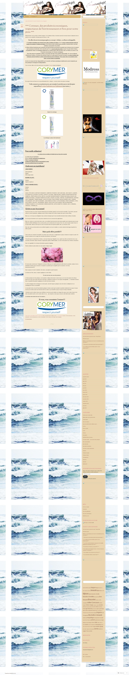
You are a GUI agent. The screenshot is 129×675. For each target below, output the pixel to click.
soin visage (92, 626)
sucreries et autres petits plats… (89, 448)
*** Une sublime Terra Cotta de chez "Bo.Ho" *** (91, 552)
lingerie (99, 612)
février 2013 (85, 392)
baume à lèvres (87, 590)
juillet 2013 (85, 381)
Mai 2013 (84, 385)
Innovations (85, 435)
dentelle (101, 605)
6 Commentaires (28, 319)
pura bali (86, 622)
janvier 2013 (85, 394)
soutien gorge (99, 626)
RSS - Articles (85, 654)
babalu (89, 587)
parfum (93, 620)
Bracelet (91, 599)
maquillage (90, 617)
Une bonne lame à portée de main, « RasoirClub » (92, 336)
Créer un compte (86, 506)
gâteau (84, 610)
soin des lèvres (87, 626)
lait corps (87, 612)
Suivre (85, 476)
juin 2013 (84, 383)
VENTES (84, 461)
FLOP (84, 430)
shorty (102, 624)
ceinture (97, 599)
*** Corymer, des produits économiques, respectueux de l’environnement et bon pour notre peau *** (51, 29)
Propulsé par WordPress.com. (10, 673)
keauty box (94, 610)
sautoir (86, 624)
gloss (98, 608)
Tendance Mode (86, 455)
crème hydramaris (69, 315)
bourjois (95, 596)
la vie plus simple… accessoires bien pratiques (91, 439)
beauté (93, 590)
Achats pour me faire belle (87, 415)
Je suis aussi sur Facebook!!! (90, 178)
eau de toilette (95, 606)
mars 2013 (85, 390)
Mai (22, 25)
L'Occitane (99, 610)
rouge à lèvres (91, 622)
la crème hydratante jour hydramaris (51, 86)
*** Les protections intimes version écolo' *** (91, 554)
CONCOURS (85, 419)
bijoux (85, 593)
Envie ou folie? (85, 428)
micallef (101, 617)
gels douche (94, 608)
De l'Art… (84, 426)
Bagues (97, 587)
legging (95, 612)
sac (96, 622)
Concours (95, 602)
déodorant (85, 606)
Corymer (51, 65)
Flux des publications (86, 511)
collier (89, 602)
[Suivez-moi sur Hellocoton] (88, 522)
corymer (63, 315)
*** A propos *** (34, 16)
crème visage (89, 605)
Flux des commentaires (87, 513)
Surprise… (85, 450)
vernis (96, 629)
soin (83, 626)
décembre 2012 (86, 396)
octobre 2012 (85, 401)
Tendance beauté (86, 452)
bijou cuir (102, 590)
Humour (84, 432)
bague (93, 587)
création (94, 605)
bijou (98, 590)
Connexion (85, 509)
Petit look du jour (86, 338)
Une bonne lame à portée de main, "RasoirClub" (91, 529)
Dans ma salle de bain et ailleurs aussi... (50, 315)
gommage (101, 608)
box (98, 596)
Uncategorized (85, 457)
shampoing (98, 624)
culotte (97, 605)
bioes (90, 594)
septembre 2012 (86, 403)
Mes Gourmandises (86, 441)
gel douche (89, 608)
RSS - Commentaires (87, 656)
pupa (84, 622)
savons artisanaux (91, 624)
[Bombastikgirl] (75, 7)
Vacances (84, 459)
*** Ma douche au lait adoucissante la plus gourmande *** (93, 344)
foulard (84, 608)
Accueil (27, 16)
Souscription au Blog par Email (92, 468)
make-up (85, 617)
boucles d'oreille (95, 594)
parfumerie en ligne (99, 620)
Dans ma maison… (86, 421)
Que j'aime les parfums (87, 446)
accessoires (85, 587)
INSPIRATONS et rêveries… (88, 437)
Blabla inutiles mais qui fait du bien (89, 417)
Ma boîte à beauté (95, 615)
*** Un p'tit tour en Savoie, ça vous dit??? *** (91, 546)
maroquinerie (97, 617)
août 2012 (84, 405)
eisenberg (100, 606)
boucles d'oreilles (88, 596)
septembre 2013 (86, 376)
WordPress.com (86, 515)
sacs (99, 622)
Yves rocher (89, 631)
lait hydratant (91, 612)
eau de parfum (89, 606)
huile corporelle (89, 610)
